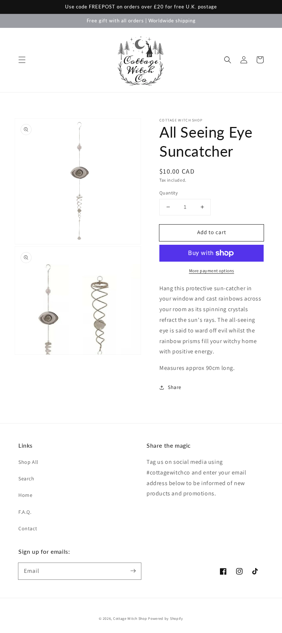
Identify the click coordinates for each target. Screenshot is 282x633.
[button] (22, 60)
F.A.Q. (25, 512)
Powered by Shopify (165, 618)
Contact (27, 528)
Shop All (28, 462)
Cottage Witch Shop (130, 618)
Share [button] (174, 387)
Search (26, 478)
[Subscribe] (133, 571)
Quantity (168, 193)
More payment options (211, 270)
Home (25, 495)
